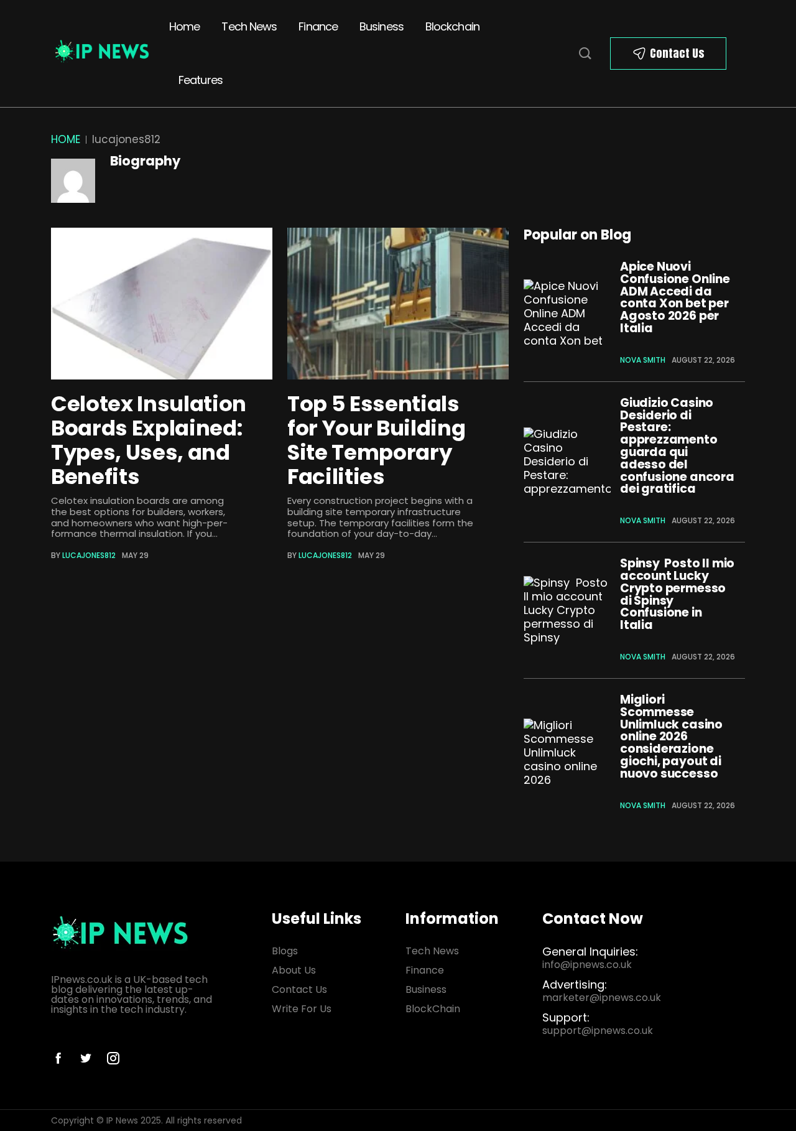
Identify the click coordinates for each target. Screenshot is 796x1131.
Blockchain (452, 26)
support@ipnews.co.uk (597, 1030)
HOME (65, 139)
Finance (318, 26)
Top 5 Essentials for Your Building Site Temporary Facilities (376, 440)
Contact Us (677, 53)
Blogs (285, 951)
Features (200, 80)
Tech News (249, 26)
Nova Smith (642, 360)
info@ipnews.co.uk (587, 964)
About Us (294, 970)
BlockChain (432, 1009)
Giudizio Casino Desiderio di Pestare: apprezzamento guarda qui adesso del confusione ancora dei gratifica (677, 446)
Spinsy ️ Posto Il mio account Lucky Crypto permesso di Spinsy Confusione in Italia (677, 594)
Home (184, 26)
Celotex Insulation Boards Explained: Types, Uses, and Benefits (148, 440)
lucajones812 (89, 555)
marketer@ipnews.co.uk (601, 997)
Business (381, 26)
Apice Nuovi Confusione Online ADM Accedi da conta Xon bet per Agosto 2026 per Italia (675, 297)
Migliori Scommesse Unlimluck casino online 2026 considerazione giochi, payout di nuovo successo (671, 736)
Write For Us (301, 1009)
